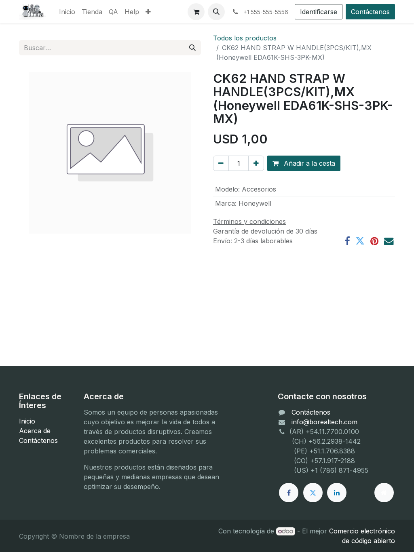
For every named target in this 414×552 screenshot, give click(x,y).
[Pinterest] (374, 241)
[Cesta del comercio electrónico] (196, 11)
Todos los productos (245, 38)
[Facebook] (347, 241)
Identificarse (318, 12)
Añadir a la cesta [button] (308, 163)
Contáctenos (370, 12)
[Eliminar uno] (221, 163)
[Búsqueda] (192, 47)
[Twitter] (360, 241)
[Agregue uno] (256, 163)
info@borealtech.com (324, 422)
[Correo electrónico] (388, 241)
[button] (216, 11)
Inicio (27, 421)
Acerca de (35, 431)
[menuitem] (67, 12)
